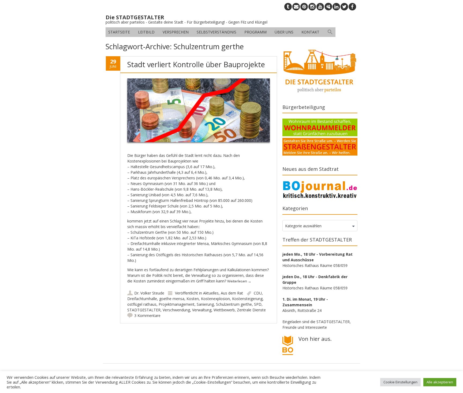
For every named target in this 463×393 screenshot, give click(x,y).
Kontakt (310, 32)
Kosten (192, 298)
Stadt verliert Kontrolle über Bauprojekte (196, 64)
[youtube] (320, 7)
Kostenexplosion (215, 298)
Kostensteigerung (247, 298)
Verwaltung (201, 309)
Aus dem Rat (232, 293)
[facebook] (352, 7)
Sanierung (205, 304)
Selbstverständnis (216, 32)
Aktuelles (211, 293)
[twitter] (344, 7)
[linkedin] (336, 7)
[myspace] (328, 7)
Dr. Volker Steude (149, 293)
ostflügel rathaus (141, 304)
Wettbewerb (224, 309)
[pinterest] (304, 7)
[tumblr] (288, 7)
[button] (330, 32)
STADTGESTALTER (143, 309)
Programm (255, 32)
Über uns (284, 32)
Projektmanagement (177, 304)
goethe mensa (171, 298)
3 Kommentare (147, 315)
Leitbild (146, 32)
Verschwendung (176, 309)
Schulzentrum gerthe (234, 304)
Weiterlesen (239, 281)
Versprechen (176, 32)
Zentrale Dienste (251, 309)
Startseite (119, 32)
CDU (258, 293)
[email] (296, 7)
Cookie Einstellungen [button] (400, 382)
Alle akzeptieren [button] (440, 382)
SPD (258, 304)
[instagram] (312, 7)
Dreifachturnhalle (142, 298)
